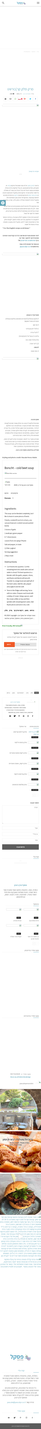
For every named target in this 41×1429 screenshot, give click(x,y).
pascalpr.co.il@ (25, 247)
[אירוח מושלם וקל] (31, 913)
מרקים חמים (35, 737)
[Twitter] (14, 716)
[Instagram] (27, 716)
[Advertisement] (20, 27)
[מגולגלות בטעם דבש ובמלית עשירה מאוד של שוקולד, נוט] (20, 1152)
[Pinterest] (18, 716)
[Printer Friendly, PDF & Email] (12, 625)
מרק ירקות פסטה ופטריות (18, 753)
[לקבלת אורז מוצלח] (13, 929)
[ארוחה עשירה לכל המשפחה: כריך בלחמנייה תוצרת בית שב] (20, 1194)
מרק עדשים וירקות (20, 774)
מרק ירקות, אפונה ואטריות (18, 763)
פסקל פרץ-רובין (27, 94)
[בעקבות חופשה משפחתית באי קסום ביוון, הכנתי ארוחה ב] (20, 1109)
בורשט (32, 610)
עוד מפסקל (22, 726)
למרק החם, (31, 185)
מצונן (26, 610)
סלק (6, 610)
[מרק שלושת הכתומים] (33, 787)
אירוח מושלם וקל (34, 921)
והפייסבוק (24, 240)
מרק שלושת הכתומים (19, 784)
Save (19, 99)
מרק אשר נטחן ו (32, 195)
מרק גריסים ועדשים (20, 732)
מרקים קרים (27, 51)
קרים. (9, 185)
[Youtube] (9, 716)
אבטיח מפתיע (17, 921)
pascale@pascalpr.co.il (16, 1402)
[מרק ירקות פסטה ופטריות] (33, 755)
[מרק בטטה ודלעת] (33, 745)
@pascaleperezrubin (20, 1077)
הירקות (16, 195)
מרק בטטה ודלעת (21, 742)
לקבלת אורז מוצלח (15, 937)
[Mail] (23, 716)
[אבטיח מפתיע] (13, 913)
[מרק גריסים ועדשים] (33, 734)
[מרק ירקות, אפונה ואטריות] (33, 766)
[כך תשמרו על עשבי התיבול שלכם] (31, 929)
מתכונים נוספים (34, 726)
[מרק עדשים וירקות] (33, 776)
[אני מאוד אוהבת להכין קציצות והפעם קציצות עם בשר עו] (20, 1236)
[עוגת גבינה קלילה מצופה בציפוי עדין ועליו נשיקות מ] (20, 1278)
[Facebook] (32, 716)
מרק (10, 610)
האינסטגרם (32, 240)
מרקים (33, 51)
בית (38, 51)
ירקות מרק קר (18, 610)
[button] (3, 203)
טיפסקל (36, 917)
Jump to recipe (34, 171)
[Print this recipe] (11, 473)
